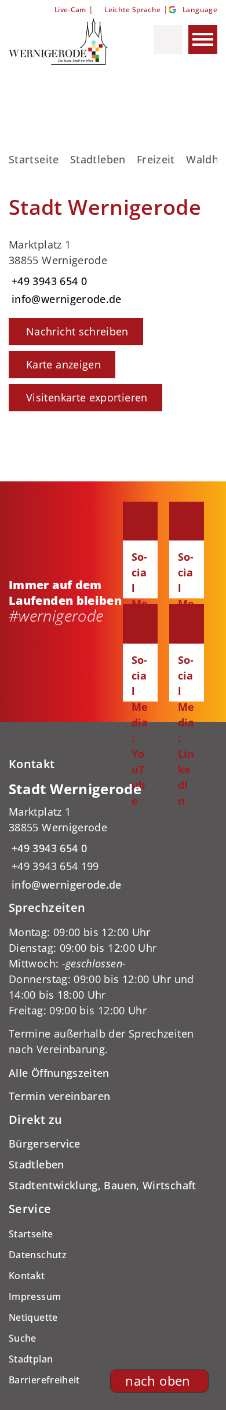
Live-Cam (70, 9)
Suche (23, 1338)
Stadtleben (98, 159)
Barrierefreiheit (44, 1380)
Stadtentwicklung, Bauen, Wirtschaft (102, 1185)
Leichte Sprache (132, 9)
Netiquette (33, 1317)
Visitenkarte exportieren (87, 397)
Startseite (34, 159)
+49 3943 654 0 (48, 281)
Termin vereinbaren (59, 1096)
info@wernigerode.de (65, 299)
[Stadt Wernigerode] (113, 836)
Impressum (35, 1296)
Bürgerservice (45, 1143)
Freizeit (156, 159)
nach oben (157, 1380)
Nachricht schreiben (77, 331)
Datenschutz (38, 1254)
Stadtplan (31, 1359)
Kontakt (27, 1275)
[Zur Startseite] (62, 42)
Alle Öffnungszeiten (59, 1073)
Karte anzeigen (63, 364)
